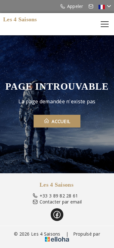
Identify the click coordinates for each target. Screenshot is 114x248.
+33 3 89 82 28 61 (59, 196)
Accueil (60, 121)
